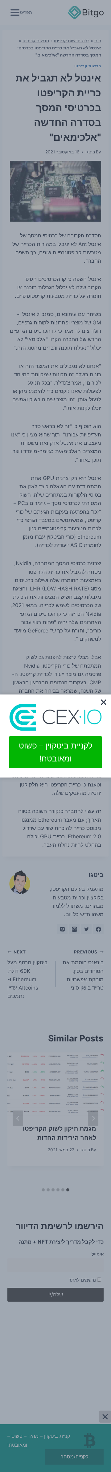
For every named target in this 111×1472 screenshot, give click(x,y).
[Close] (103, 702)
